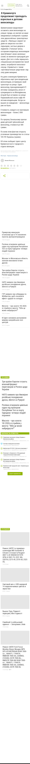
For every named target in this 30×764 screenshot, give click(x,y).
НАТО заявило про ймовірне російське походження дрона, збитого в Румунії (14, 284)
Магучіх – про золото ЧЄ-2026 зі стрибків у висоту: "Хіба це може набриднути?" (14, 308)
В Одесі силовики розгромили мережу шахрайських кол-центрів (14, 320)
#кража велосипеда (12, 156)
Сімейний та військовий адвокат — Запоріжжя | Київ (14, 623)
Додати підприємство (15, 473)
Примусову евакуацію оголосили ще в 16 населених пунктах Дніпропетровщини (14, 234)
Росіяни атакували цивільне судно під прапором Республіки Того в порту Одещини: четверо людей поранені (15, 247)
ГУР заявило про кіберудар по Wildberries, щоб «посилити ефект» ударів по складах (14, 296)
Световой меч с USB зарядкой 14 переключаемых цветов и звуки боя (15, 586)
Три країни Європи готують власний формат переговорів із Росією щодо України (15, 272)
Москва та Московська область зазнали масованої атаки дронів (15, 260)
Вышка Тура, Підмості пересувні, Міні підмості (12, 612)
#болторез (3, 156)
